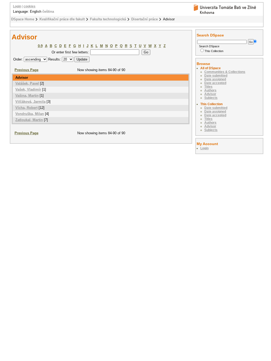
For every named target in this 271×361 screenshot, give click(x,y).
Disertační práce (144, 19)
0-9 (40, 46)
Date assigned (215, 79)
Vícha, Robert (26, 108)
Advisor (210, 94)
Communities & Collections (224, 72)
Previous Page (26, 70)
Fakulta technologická (108, 19)
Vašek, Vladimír (28, 89)
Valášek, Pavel (27, 83)
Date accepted (215, 83)
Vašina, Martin (27, 96)
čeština (48, 11)
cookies (29, 6)
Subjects (211, 98)
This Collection (214, 51)
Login (17, 6)
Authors (210, 90)
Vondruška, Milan (29, 114)
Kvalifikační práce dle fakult (62, 19)
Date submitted (215, 75)
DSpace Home (22, 19)
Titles (208, 87)
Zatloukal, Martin (29, 120)
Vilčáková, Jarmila (30, 102)
